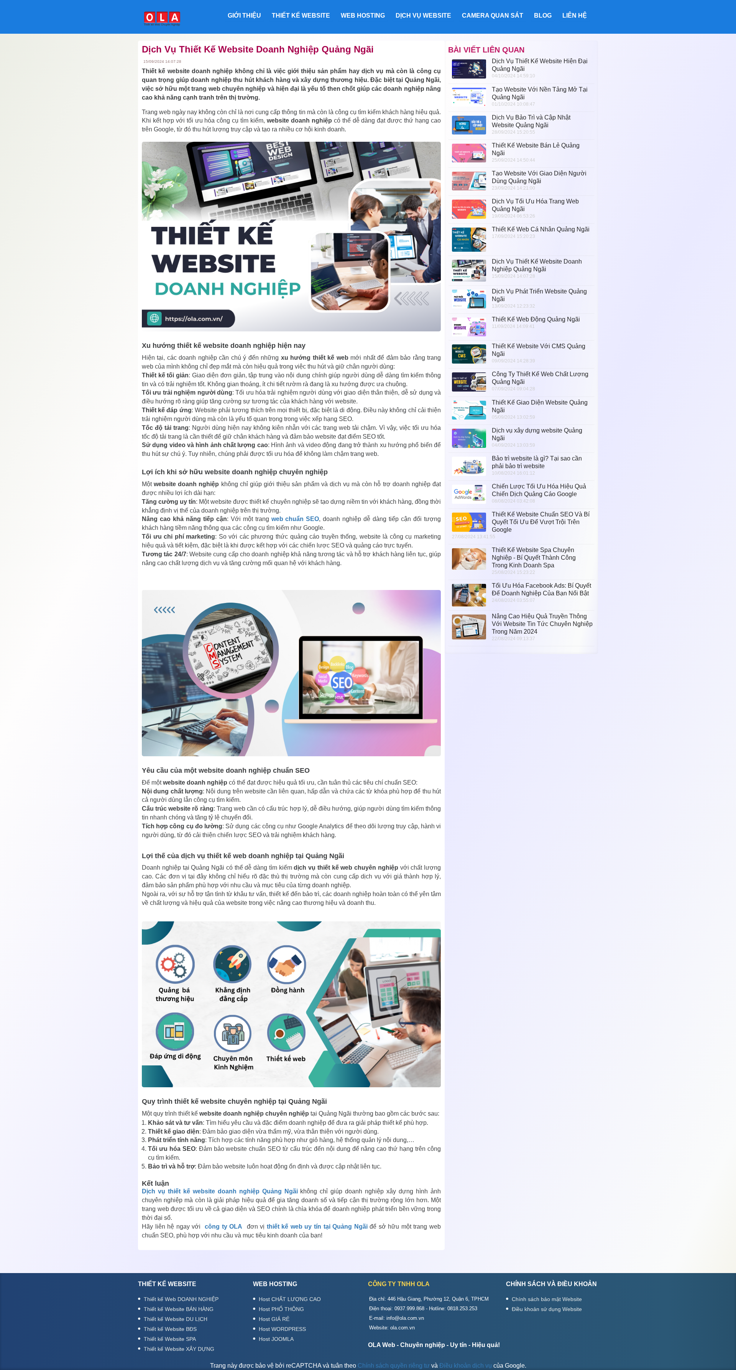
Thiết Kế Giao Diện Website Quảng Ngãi (540, 406)
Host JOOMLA (276, 1339)
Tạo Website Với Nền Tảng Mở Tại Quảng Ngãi (540, 93)
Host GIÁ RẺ (274, 1319)
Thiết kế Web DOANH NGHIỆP (181, 1299)
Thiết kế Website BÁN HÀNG (179, 1309)
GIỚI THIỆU (244, 15)
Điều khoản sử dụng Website (547, 1309)
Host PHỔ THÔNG (281, 1309)
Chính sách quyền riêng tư (394, 1365)
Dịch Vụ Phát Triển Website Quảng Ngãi (539, 295)
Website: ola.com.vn (392, 1328)
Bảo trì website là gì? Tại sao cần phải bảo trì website (537, 462)
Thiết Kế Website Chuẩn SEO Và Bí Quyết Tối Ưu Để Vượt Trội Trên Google (541, 522)
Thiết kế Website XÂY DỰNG (179, 1349)
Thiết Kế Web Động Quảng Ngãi (536, 319)
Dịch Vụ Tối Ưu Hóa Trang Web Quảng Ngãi (535, 205)
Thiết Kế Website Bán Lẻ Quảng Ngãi (536, 149)
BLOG (543, 15)
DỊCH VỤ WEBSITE (423, 15)
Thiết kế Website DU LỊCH (175, 1319)
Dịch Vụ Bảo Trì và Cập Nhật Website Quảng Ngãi (531, 121)
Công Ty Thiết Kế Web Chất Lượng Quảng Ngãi (540, 378)
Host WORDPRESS (282, 1329)
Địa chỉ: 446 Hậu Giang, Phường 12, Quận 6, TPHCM (429, 1299)
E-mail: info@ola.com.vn (396, 1318)
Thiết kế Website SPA (170, 1339)
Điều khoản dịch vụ (465, 1365)
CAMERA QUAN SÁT (492, 15)
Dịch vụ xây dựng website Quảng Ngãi (537, 434)
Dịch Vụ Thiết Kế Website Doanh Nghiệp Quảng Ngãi (537, 265)
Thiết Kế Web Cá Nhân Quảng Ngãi (541, 229)
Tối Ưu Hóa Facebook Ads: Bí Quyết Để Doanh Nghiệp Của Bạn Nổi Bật (541, 589)
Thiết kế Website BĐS (170, 1329)
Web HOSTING (363, 15)
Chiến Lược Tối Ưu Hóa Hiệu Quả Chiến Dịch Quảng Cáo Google (539, 490)
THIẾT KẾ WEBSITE (301, 15)
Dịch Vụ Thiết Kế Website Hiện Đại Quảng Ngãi (540, 65)
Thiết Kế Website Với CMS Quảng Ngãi (538, 350)
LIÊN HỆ (574, 15)
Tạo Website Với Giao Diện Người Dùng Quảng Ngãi (539, 177)
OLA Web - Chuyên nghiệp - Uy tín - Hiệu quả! (434, 1345)
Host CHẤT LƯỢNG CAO (290, 1299)
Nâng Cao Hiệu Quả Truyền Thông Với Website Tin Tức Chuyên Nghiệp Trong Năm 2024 (542, 624)
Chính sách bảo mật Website (547, 1299)
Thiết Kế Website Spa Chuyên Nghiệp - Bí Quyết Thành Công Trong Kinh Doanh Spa (534, 558)
